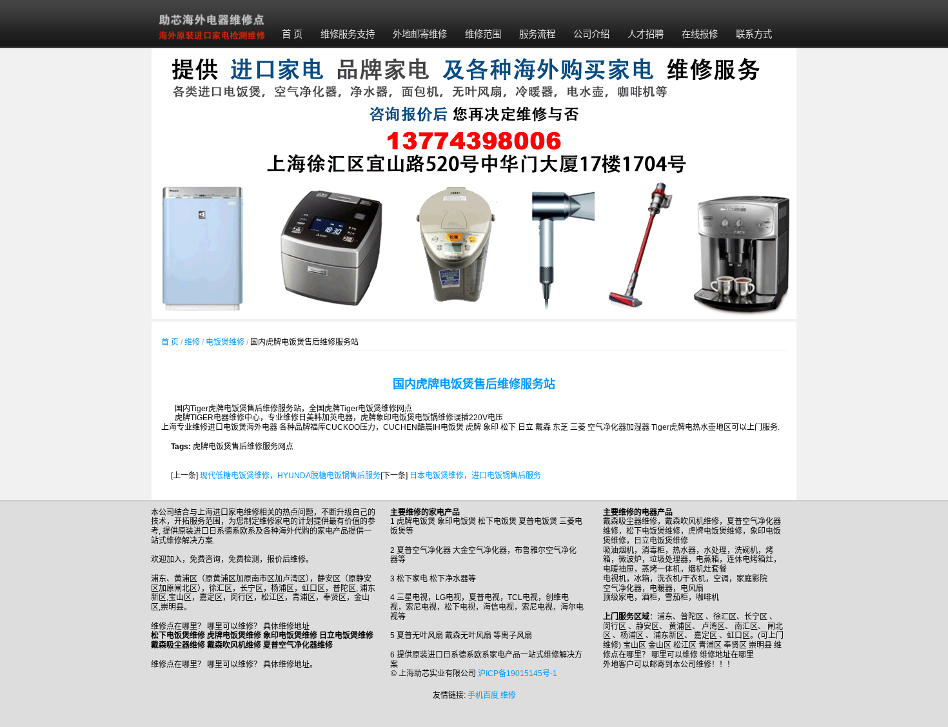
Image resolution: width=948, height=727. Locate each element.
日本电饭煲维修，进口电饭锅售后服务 (475, 475)
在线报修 (700, 34)
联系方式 (754, 34)
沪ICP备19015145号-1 (517, 673)
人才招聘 (645, 34)
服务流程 (537, 34)
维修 (192, 342)
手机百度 (483, 695)
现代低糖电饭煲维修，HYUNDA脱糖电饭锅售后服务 (290, 475)
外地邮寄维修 (420, 34)
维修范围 (483, 34)
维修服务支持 (348, 34)
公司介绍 (591, 34)
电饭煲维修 (225, 342)
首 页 (292, 34)
